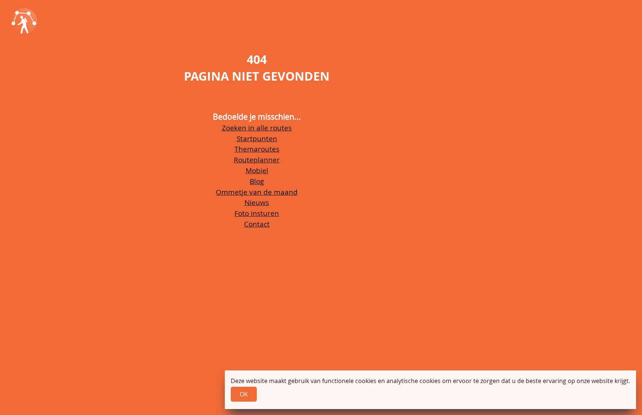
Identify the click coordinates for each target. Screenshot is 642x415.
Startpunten (257, 138)
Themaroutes (256, 149)
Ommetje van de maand (257, 192)
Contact (257, 224)
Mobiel (257, 170)
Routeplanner (257, 160)
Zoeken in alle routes (257, 128)
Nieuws (256, 202)
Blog (257, 181)
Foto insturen (256, 213)
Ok (244, 394)
